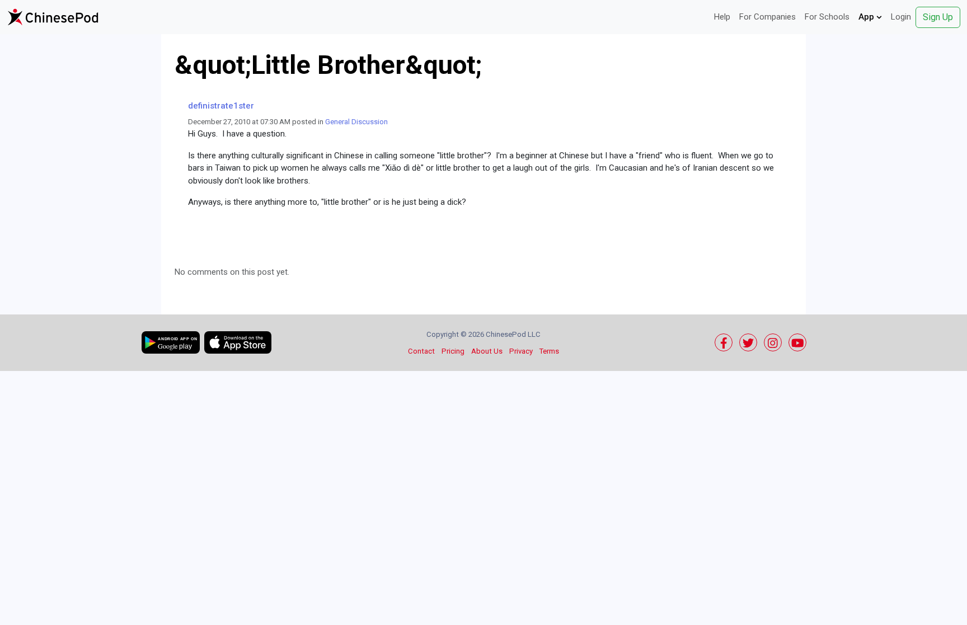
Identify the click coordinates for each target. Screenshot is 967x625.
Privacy (521, 351)
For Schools (827, 17)
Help (722, 17)
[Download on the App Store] (237, 342)
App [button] (867, 17)
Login (901, 17)
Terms (549, 351)
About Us (487, 351)
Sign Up (938, 17)
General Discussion (356, 122)
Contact (421, 351)
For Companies (767, 17)
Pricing (453, 351)
